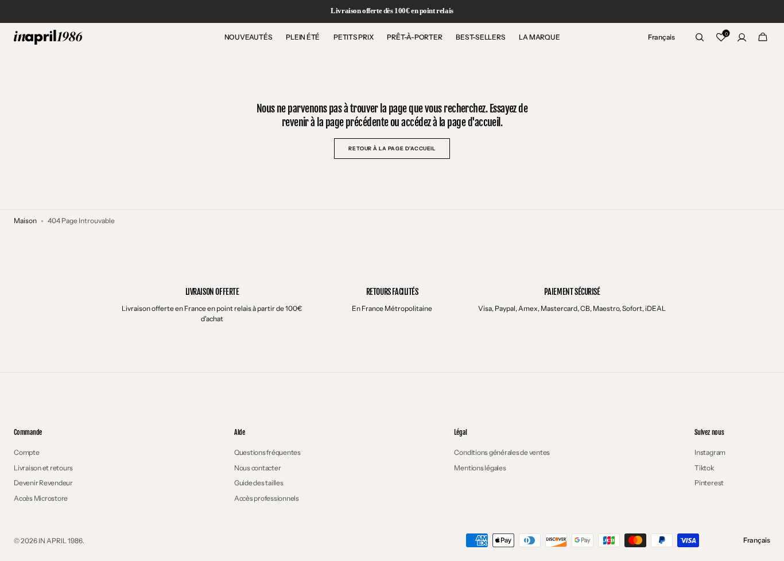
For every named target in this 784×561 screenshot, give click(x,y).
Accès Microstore (41, 498)
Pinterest (709, 482)
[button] (661, 37)
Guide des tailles (259, 482)
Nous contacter (257, 467)
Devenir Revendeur (43, 482)
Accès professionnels (266, 498)
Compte (27, 453)
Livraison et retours (43, 467)
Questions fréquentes (267, 453)
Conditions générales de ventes (502, 453)
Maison (25, 220)
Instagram (709, 453)
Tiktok (704, 467)
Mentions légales (480, 467)
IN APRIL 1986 (60, 540)
